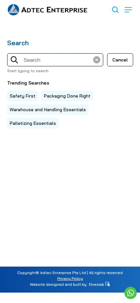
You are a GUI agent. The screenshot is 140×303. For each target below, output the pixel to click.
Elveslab (97, 284)
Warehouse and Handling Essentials (48, 109)
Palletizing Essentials (33, 123)
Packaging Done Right (67, 96)
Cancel (120, 60)
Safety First (22, 96)
